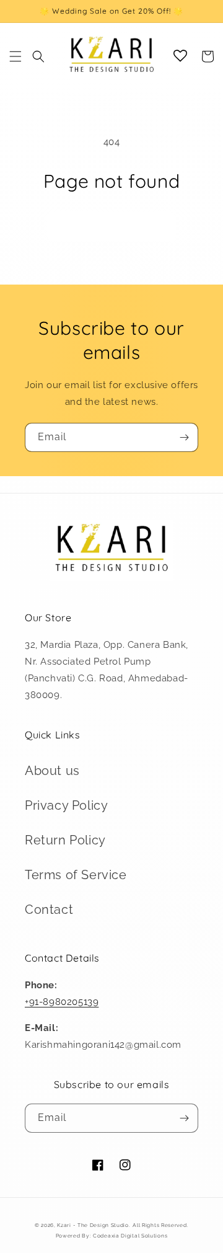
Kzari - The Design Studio (93, 1225)
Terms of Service (76, 874)
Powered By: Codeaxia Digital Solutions (112, 1236)
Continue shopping (111, 226)
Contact (49, 909)
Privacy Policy (66, 805)
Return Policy (65, 840)
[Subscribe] (184, 437)
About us (52, 770)
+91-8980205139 (61, 1001)
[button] (15, 56)
